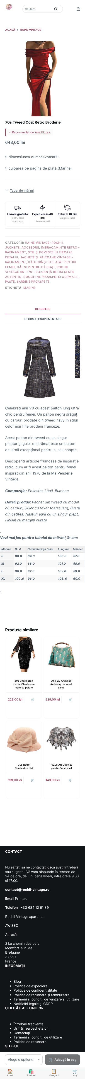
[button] (19, 190)
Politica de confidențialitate (35, 990)
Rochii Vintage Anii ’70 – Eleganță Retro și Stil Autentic (40, 272)
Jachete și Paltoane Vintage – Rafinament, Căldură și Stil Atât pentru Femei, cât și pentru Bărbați (40, 262)
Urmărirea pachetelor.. (31, 1028)
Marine (29, 287)
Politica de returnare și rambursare (42, 995)
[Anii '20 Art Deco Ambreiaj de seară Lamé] (61, 654)
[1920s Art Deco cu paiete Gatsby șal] (61, 738)
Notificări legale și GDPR (33, 1004)
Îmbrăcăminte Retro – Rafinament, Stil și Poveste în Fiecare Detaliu (42, 252)
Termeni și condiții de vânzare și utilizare (46, 999)
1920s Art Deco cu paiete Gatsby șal (61, 766)
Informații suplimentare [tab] (42, 319)
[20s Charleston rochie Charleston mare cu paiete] (23, 654)
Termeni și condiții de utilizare (38, 1037)
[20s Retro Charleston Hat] (23, 738)
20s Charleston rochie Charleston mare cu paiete (24, 684)
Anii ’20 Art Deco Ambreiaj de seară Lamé (61, 684)
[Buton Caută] (56, 9)
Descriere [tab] (42, 309)
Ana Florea (42, 132)
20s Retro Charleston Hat (24, 766)
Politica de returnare (30, 1042)
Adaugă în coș (65, 1059)
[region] (42, 564)
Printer (20, 898)
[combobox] (37, 9)
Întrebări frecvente (29, 1024)
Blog (17, 981)
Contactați (22, 1033)
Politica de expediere (31, 986)
